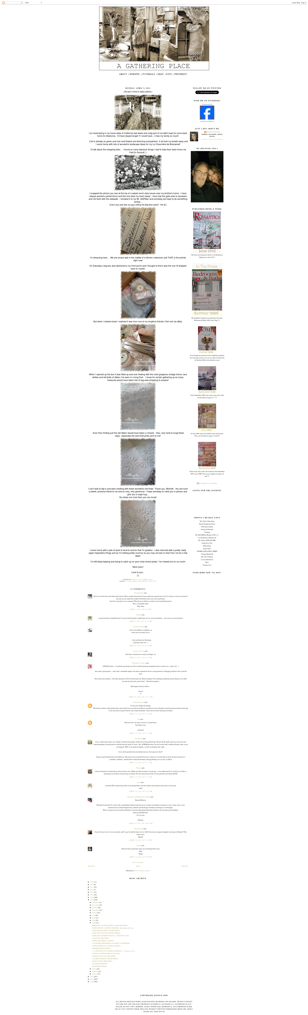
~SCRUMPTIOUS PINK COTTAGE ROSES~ (106, 930)
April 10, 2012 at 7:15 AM (140, 762)
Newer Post (91, 866)
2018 (92, 884)
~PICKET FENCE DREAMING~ (102, 961)
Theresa (138, 768)
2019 (92, 882)
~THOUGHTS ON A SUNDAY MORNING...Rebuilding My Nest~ (113, 928)
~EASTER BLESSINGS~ (100, 964)
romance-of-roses (138, 651)
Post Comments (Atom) (142, 871)
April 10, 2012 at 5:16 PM (140, 840)
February (95, 971)
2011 (92, 976)
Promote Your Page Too (207, 121)
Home (138, 866)
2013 (92, 897)
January (95, 974)
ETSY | (170, 74)
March (94, 969)
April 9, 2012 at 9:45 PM (140, 609)
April (94, 923)
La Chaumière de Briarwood (137, 581)
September (95, 910)
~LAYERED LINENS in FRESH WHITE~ (105, 959)
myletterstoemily (138, 627)
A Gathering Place (207, 104)
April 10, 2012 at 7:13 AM (140, 733)
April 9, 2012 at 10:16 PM (140, 646)
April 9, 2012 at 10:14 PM (140, 621)
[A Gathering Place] (207, 119)
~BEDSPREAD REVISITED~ (101, 948)
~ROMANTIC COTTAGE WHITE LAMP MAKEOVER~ (110, 925)
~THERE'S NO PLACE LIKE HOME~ (104, 956)
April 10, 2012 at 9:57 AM (140, 791)
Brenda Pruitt (138, 829)
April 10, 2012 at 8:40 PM (140, 857)
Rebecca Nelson (213, 132)
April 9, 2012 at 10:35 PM (140, 657)
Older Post (184, 866)
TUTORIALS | (149, 74)
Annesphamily (138, 593)
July (93, 915)
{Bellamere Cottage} (138, 663)
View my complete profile (212, 139)
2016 (92, 890)
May (94, 920)
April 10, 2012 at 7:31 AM (140, 777)
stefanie (138, 615)
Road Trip (153, 581)
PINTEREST (181, 74)
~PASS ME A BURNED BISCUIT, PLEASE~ (106, 953)
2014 (92, 895)
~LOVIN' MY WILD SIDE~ (100, 938)
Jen (139, 719)
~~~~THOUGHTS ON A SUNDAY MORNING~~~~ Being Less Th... (113, 951)
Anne (138, 782)
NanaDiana (138, 738)
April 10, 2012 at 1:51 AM (140, 714)
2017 (92, 887)
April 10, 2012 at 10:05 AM (141, 823)
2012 (92, 900)
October (95, 907)
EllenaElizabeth (138, 702)
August (94, 912)
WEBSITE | (136, 74)
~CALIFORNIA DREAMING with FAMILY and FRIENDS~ (111, 943)
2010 (92, 979)
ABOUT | (124, 74)
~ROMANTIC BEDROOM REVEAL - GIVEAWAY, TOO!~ (110, 936)
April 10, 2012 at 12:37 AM (141, 697)
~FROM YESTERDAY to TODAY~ (103, 941)
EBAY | (162, 74)
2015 (92, 892)
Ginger (138, 845)
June (94, 918)
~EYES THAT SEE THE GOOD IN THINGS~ (106, 933)
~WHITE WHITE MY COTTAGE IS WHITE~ (106, 946)
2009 (92, 981)
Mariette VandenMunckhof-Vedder (138, 797)
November (95, 905)
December (95, 902)
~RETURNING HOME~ (99, 966)
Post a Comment (138, 862)
